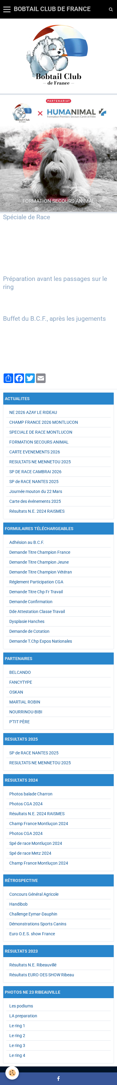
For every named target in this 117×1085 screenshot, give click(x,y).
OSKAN (16, 692)
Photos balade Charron (30, 794)
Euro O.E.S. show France (32, 933)
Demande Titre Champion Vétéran (40, 572)
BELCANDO (20, 672)
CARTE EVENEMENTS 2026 (34, 452)
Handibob (18, 904)
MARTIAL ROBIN (24, 702)
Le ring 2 (17, 1035)
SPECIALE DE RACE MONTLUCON (40, 432)
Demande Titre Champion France (39, 552)
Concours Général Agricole (33, 894)
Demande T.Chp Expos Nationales (40, 641)
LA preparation (23, 1015)
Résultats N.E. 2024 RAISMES (36, 511)
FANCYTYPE (20, 682)
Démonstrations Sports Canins (37, 923)
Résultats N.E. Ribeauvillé (32, 965)
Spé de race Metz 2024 (30, 853)
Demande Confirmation (30, 601)
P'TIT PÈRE (19, 721)
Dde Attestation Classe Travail (37, 611)
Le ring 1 (17, 1025)
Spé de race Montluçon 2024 (35, 843)
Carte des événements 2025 (35, 501)
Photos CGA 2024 (26, 803)
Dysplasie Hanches (26, 621)
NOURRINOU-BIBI (25, 711)
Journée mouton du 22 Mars (35, 491)
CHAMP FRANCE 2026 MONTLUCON (43, 422)
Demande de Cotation (29, 631)
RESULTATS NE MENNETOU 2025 (40, 461)
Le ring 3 (17, 1045)
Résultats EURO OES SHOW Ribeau (41, 974)
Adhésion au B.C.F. (26, 542)
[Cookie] (12, 1073)
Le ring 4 (17, 1055)
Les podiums (21, 1006)
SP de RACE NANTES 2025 (33, 481)
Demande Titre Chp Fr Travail (36, 591)
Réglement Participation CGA (36, 581)
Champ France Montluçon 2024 (38, 823)
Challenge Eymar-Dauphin (33, 914)
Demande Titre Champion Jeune (39, 562)
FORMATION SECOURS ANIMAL (39, 442)
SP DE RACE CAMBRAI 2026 (35, 471)
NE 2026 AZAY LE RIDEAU (33, 412)
